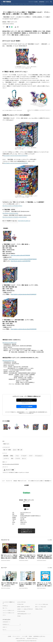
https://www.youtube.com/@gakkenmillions (12, 205)
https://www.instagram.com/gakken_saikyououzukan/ (15, 217)
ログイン (47, 1)
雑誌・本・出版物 (7, 449)
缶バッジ (24, 458)
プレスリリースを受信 (33, 1)
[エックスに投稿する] (7, 27)
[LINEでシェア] (12, 27)
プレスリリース (9, 480)
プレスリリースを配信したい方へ (8, 612)
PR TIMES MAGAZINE (21, 611)
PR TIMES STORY (20, 604)
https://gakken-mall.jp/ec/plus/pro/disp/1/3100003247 (16, 155)
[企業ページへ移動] (26, 493)
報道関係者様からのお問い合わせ (39, 636)
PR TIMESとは (5, 605)
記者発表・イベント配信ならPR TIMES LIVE (25, 609)
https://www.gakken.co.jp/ (8, 360)
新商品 (11, 455)
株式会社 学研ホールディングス (20, 480)
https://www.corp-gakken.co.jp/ (9, 342)
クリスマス (17, 458)
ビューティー (27, 4)
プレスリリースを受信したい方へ (8, 610)
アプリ (17, 4)
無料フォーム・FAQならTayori (40, 606)
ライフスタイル (41, 4)
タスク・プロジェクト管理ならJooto (41, 604)
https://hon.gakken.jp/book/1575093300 (11, 464)
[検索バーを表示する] (51, 2)
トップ (3, 480)
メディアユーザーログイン (26, 400)
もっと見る (50, 539)
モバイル (12, 4)
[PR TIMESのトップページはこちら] (7, 1)
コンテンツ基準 (24, 636)
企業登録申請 (41, 1)
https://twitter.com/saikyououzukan (10, 213)
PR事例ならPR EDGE (38, 609)
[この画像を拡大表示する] (7, 427)
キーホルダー (24, 455)
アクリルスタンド (38, 455)
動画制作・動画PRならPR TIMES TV (23, 606)
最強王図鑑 (5, 455)
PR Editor (19, 616)
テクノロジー (6, 4)
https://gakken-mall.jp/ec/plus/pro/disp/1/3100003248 (16, 163)
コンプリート (6, 458)
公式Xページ (5, 627)
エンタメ (21, 4)
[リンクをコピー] (18, 27)
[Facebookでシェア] (9, 27)
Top (2, 4)
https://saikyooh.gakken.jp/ (24, 220)
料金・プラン (5, 608)
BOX (12, 458)
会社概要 (9, 636)
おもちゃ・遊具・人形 (17, 449)
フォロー (26, 505)
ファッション (34, 4)
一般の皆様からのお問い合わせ (31, 638)
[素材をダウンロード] (15, 27)
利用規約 (30, 636)
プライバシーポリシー (16, 636)
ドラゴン (17, 455)
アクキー (31, 455)
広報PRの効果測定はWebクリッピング (24, 613)
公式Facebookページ (6, 621)
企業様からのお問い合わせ (20, 638)
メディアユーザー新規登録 (26, 406)
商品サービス (6, 443)
